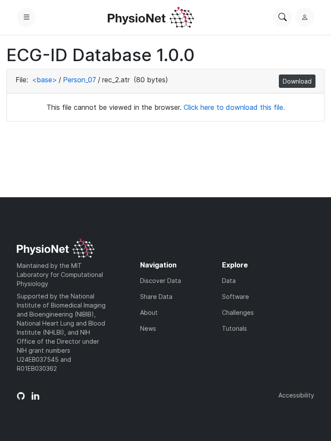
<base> (44, 79)
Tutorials (234, 328)
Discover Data (160, 280)
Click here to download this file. (234, 107)
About (149, 312)
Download (297, 81)
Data (229, 280)
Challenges (238, 312)
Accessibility (296, 395)
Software (235, 296)
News (148, 328)
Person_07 (79, 79)
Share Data (156, 296)
